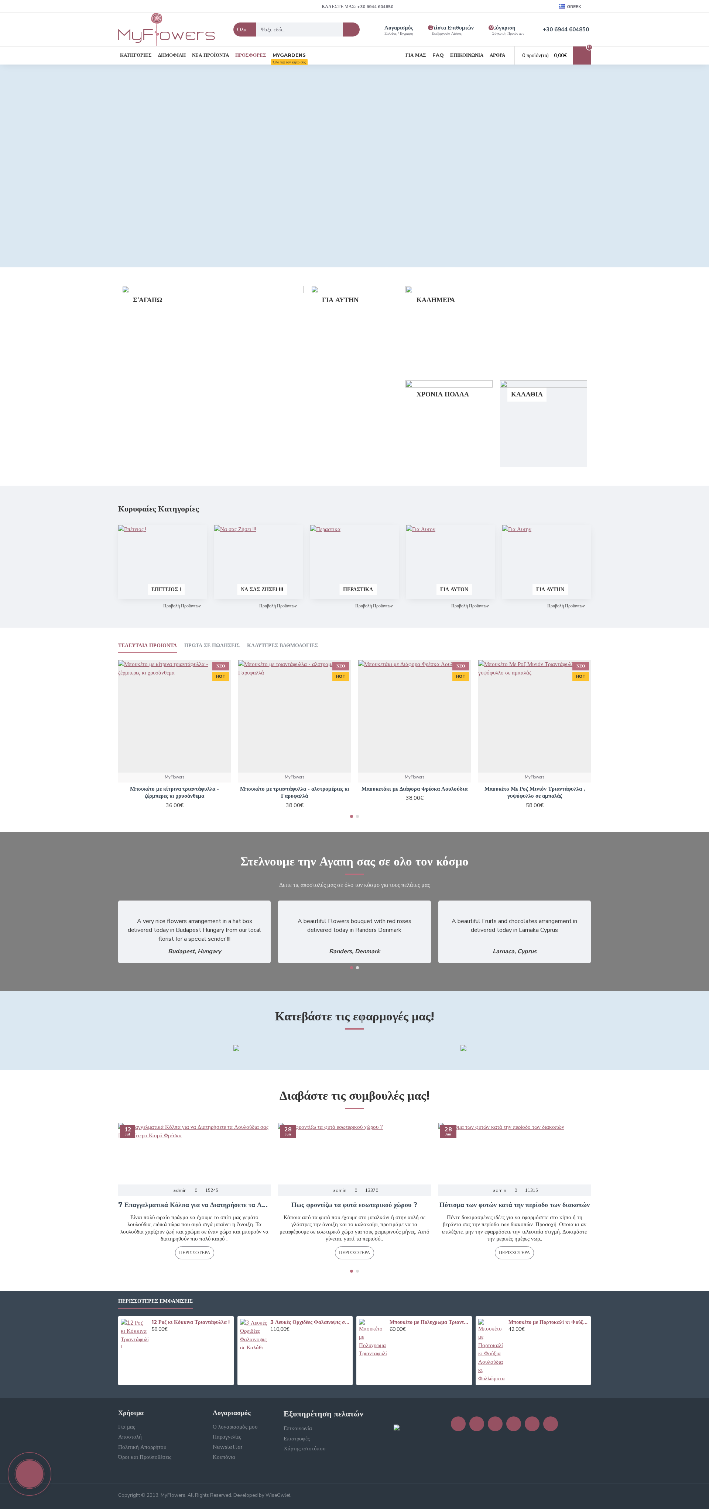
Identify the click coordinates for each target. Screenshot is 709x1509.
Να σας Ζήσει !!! (262, 589)
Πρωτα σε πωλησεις (212, 645)
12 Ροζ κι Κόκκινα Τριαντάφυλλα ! (190, 1322)
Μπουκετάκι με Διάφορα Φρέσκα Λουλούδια (414, 788)
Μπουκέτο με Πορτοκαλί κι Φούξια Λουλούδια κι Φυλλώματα (548, 1322)
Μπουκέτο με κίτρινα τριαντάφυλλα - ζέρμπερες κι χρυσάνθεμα (174, 792)
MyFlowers (174, 777)
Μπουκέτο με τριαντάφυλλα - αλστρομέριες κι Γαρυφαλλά (294, 792)
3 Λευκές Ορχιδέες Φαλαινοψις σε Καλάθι (310, 1322)
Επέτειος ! (166, 589)
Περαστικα (358, 589)
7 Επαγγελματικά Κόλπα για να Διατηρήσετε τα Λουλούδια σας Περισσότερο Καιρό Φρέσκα (194, 1205)
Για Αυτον (454, 589)
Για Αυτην (550, 589)
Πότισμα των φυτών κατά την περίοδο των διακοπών (514, 1205)
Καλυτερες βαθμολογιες (282, 645)
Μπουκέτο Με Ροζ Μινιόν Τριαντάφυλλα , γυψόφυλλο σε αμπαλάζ (534, 792)
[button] (351, 816)
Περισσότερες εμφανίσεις (155, 1301)
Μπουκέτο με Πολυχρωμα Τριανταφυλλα (429, 1322)
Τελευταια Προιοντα (147, 645)
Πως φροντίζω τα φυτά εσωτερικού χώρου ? (354, 1205)
